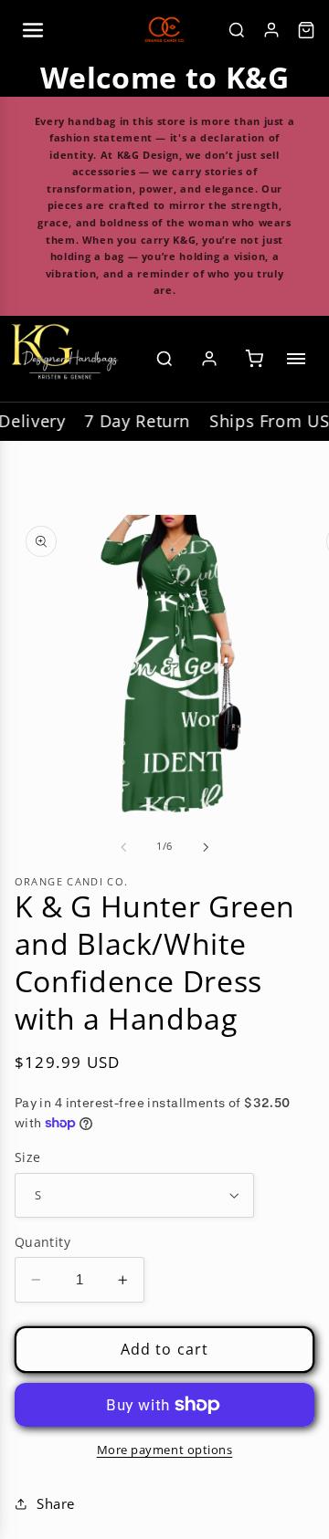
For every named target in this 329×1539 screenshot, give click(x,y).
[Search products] (164, 359)
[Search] (237, 30)
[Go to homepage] (65, 358)
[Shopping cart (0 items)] (254, 359)
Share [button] (56, 1503)
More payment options (165, 1450)
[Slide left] (123, 847)
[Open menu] (33, 30)
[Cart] (306, 30)
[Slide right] (206, 847)
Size (28, 1157)
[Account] (271, 30)
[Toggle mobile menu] (300, 359)
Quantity (42, 1242)
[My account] (209, 359)
